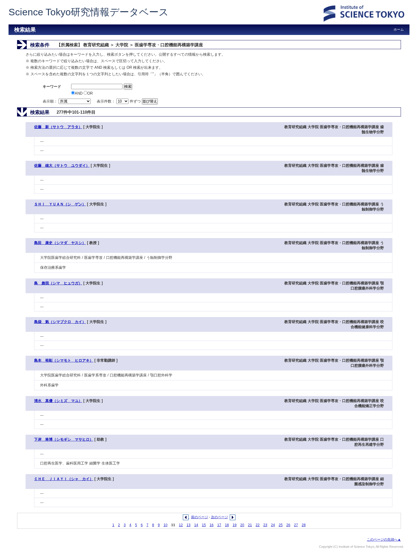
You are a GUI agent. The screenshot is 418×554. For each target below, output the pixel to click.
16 (212, 525)
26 (288, 525)
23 (265, 525)
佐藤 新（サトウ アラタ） (58, 127)
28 (304, 525)
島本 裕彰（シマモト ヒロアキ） (63, 360)
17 (219, 525)
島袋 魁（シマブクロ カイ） (60, 322)
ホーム (399, 30)
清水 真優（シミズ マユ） (58, 401)
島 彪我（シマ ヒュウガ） (58, 283)
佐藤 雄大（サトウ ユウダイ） (62, 165)
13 (189, 525)
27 (296, 525)
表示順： (51, 101)
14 (196, 525)
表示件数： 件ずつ (119, 101)
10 (165, 525)
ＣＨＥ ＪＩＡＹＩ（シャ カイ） (63, 479)
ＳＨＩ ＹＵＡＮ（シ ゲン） (60, 204)
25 (281, 525)
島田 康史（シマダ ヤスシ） (60, 243)
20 (242, 525)
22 (258, 525)
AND (79, 93)
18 (227, 525)
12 (181, 525)
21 (250, 525)
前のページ (199, 517)
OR (90, 93)
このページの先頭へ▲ (384, 539)
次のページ (219, 517)
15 (204, 525)
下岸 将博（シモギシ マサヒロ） (63, 439)
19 (235, 525)
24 (273, 525)
